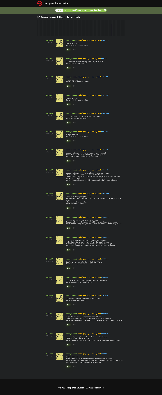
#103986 (104, 277)
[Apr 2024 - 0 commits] (108, 28)
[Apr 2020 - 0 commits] (80, 28)
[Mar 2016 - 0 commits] (52, 28)
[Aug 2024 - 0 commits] (110, 28)
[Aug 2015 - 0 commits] (48, 28)
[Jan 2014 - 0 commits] (37, 28)
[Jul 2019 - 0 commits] (75, 28)
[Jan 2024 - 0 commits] (106, 28)
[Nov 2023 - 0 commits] (105, 28)
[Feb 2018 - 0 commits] (65, 28)
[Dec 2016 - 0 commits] (57, 28)
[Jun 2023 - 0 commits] (102, 28)
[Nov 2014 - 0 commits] (43, 28)
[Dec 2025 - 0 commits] (119, 28)
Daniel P (49, 40)
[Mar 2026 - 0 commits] (121, 28)
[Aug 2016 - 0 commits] (55, 28)
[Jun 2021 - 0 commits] (88, 28)
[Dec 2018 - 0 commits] (71, 28)
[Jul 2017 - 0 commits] (61, 28)
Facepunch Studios (75, 387)
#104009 (105, 193)
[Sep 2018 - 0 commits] (69, 28)
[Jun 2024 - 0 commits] (109, 28)
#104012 (104, 150)
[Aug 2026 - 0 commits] (124, 28)
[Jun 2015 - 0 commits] (47, 28)
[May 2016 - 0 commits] (53, 28)
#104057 (105, 95)
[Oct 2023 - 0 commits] (104, 28)
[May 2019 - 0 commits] (74, 28)
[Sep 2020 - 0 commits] (83, 28)
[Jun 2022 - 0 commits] (95, 28)
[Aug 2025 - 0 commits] (117, 28)
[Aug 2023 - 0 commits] (103, 28)
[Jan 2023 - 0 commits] (99, 28)
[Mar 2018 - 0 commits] (66, 28)
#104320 (105, 40)
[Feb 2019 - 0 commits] (72, 28)
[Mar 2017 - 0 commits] (59, 28)
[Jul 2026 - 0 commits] (123, 28)
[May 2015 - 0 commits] (46, 28)
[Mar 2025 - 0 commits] (114, 28)
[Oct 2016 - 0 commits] (56, 28)
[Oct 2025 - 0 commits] (118, 28)
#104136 (104, 77)
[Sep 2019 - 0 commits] (76, 28)
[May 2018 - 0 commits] (67, 28)
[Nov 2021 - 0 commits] (91, 28)
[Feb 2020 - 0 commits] (79, 28)
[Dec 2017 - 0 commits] (64, 28)
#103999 (105, 217)
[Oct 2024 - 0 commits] (111, 28)
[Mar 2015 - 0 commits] (45, 28)
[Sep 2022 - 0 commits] (97, 28)
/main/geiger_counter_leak (89, 40)
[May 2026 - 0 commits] (122, 28)
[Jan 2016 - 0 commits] (51, 28)
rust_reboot (71, 40)
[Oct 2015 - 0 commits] (49, 28)
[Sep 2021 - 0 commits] (90, 28)
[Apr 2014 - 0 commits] (39, 28)
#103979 (104, 334)
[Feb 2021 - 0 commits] (86, 28)
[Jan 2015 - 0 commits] (44, 28)
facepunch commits (55, 3)
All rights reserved (95, 387)
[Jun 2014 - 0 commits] (40, 28)
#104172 (104, 58)
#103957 (104, 354)
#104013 (104, 132)
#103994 (105, 237)
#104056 (105, 113)
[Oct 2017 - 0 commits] (63, 28)
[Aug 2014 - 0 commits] (41, 28)
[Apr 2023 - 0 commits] (101, 28)
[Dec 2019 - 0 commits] (78, 28)
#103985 (104, 295)
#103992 (104, 259)
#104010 (104, 170)
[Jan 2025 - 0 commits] (113, 28)
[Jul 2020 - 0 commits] (82, 28)
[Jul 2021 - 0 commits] (89, 28)
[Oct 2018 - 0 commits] (70, 28)
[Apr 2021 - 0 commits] (87, 28)
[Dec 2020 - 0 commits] (85, 28)
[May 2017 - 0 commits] (60, 28)
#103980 (104, 314)
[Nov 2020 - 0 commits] (84, 28)
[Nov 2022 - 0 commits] (98, 28)
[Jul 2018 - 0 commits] (68, 28)
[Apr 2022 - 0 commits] (94, 28)
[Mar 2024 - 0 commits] (107, 28)
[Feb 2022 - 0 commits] (93, 28)
